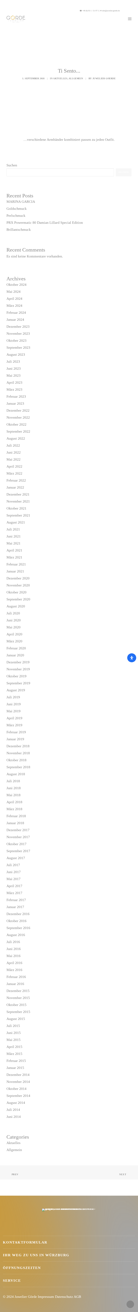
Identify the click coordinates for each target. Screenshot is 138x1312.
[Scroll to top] (130, 1304)
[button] (127, 11)
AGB (77, 1297)
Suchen (11, 165)
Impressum (46, 1297)
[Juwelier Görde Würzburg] (15, 18)
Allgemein (76, 78)
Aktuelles (60, 78)
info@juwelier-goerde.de (111, 11)
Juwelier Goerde (104, 78)
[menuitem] (127, 11)
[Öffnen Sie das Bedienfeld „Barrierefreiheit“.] (131, 657)
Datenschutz (64, 1297)
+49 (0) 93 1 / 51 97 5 (90, 11)
